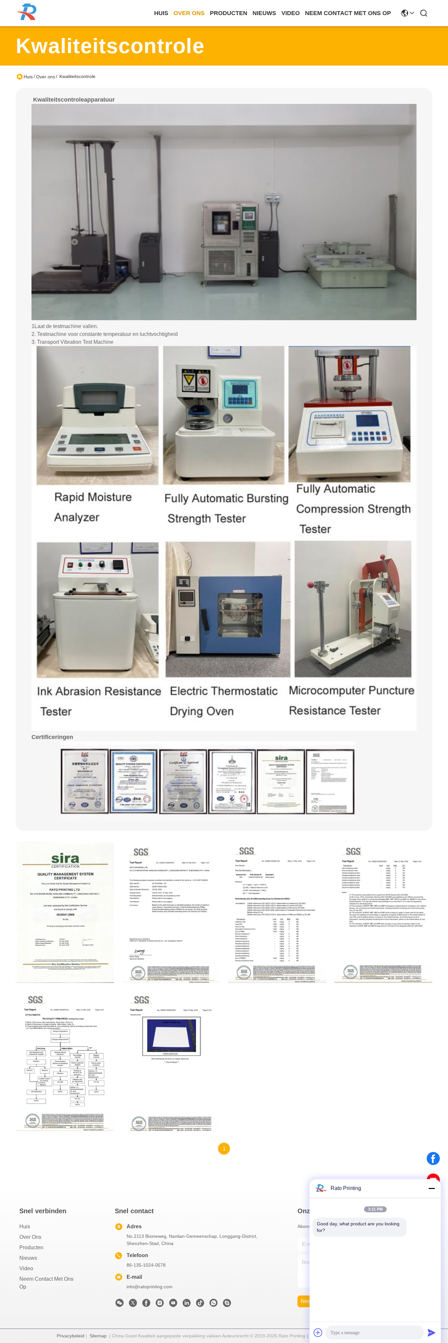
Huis (161, 13)
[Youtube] (173, 1304)
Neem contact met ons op (46, 1283)
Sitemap (98, 1335)
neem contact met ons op (348, 13)
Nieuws (28, 1258)
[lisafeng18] (227, 1304)
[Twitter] (132, 1304)
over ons (189, 13)
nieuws (264, 13)
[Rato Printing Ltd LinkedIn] (186, 1304)
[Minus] (432, 1188)
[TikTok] (200, 1304)
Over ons (45, 76)
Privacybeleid (70, 1335)
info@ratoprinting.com (150, 1286)
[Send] (431, 1332)
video (290, 13)
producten (228, 13)
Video (26, 1268)
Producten (31, 1247)
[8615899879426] (213, 1304)
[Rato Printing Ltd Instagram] (159, 1304)
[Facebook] (433, 1158)
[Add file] (318, 1332)
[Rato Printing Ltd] (28, 13)
